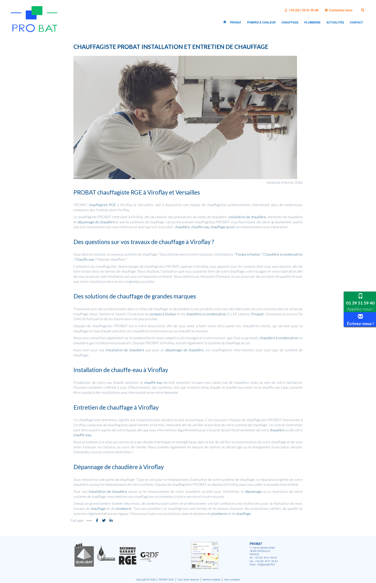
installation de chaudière (247, 217)
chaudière (182, 227)
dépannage (253, 491)
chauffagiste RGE (102, 205)
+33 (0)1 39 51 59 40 (303, 10)
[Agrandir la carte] (204, 555)
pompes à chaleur (163, 314)
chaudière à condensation (279, 338)
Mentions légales (211, 579)
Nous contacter (232, 579)
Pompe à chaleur (248, 254)
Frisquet (257, 314)
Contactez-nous (340, 10)
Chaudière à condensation (283, 254)
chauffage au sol (223, 227)
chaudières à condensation (206, 314)
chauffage (98, 508)
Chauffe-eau (84, 259)
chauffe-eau (200, 227)
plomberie (123, 508)
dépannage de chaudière (96, 222)
